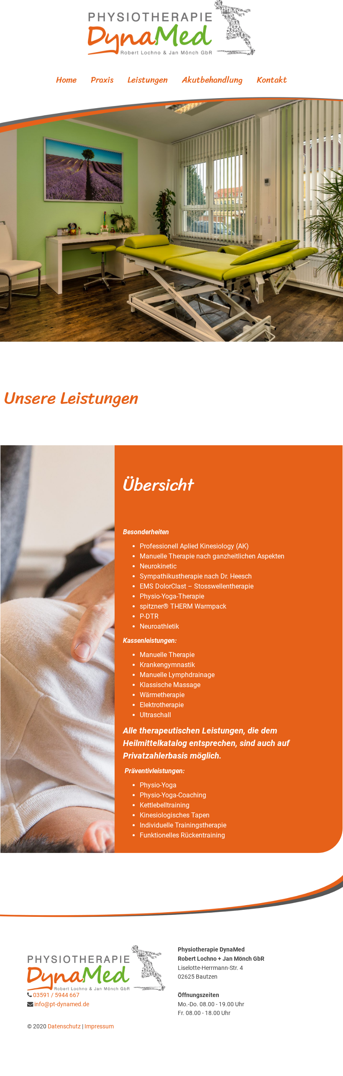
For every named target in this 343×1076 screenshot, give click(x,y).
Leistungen (148, 80)
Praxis (102, 80)
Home (66, 80)
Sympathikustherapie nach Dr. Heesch (196, 576)
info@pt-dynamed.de (61, 1004)
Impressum (99, 1026)
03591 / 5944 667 (56, 995)
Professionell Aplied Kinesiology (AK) (194, 546)
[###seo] (171, 27)
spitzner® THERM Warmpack (183, 606)
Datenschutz (65, 1026)
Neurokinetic (158, 566)
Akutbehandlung (212, 80)
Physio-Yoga (158, 785)
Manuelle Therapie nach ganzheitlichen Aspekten (212, 556)
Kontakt (272, 80)
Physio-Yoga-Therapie (172, 596)
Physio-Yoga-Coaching (173, 795)
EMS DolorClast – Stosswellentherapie (196, 586)
